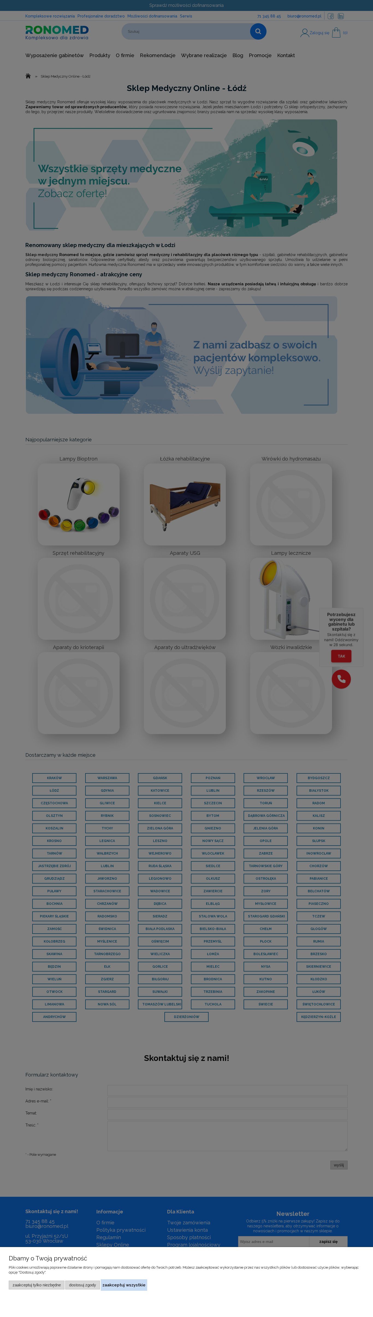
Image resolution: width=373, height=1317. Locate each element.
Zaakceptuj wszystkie (124, 1285)
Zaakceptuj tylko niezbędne (37, 1285)
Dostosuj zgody (82, 1285)
